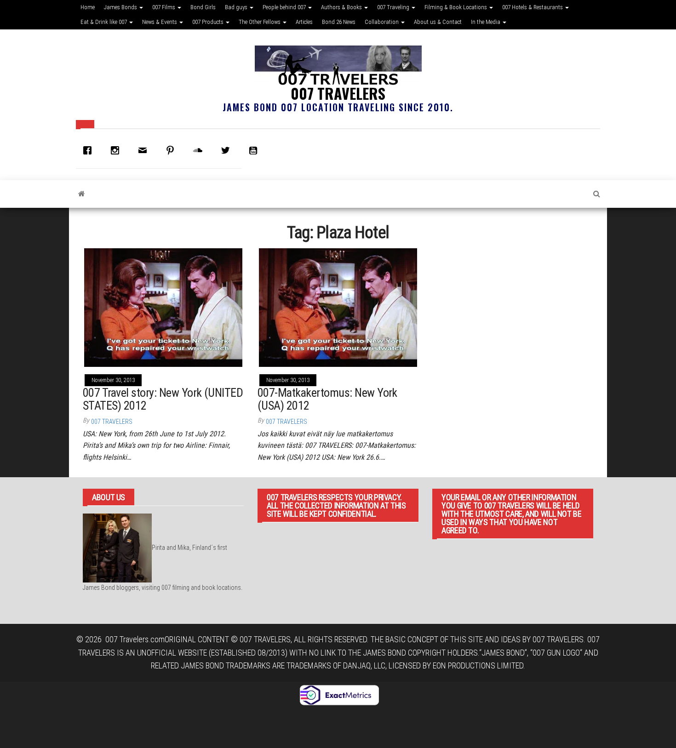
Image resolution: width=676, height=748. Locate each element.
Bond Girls (203, 7)
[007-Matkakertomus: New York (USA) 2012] (338, 307)
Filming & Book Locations (456, 7)
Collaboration (382, 21)
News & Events (160, 21)
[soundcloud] (200, 150)
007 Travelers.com (135, 639)
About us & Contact (438, 21)
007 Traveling (394, 7)
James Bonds (121, 7)
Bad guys (237, 7)
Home (87, 7)
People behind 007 (285, 7)
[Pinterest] (172, 150)
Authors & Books (342, 7)
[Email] (145, 150)
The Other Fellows (260, 21)
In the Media (486, 21)
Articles (304, 21)
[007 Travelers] (81, 194)
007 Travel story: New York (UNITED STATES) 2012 (163, 399)
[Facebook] (89, 150)
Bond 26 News (338, 21)
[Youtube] (255, 150)
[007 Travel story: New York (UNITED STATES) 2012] (163, 307)
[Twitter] (227, 150)
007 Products (208, 21)
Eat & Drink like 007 (104, 21)
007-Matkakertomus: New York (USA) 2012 (327, 399)
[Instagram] (117, 150)
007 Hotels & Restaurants (533, 7)
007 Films (164, 7)
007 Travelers (338, 93)
